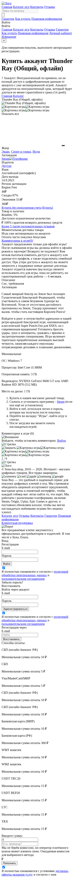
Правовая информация (46, 18)
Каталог (18, 96)
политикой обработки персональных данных (35, 573)
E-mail (6, 548)
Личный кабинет (60, 33)
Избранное (9, 36)
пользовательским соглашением (23, 578)
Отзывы (49, 7)
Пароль (6, 555)
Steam (61, 401)
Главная (7, 7)
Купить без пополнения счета (21, 207)
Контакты (36, 7)
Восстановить (11, 639)
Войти (61, 440)
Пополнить (9, 863)
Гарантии (8, 18)
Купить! (47, 207)
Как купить (23, 18)
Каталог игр (21, 7)
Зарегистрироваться (15, 608)
